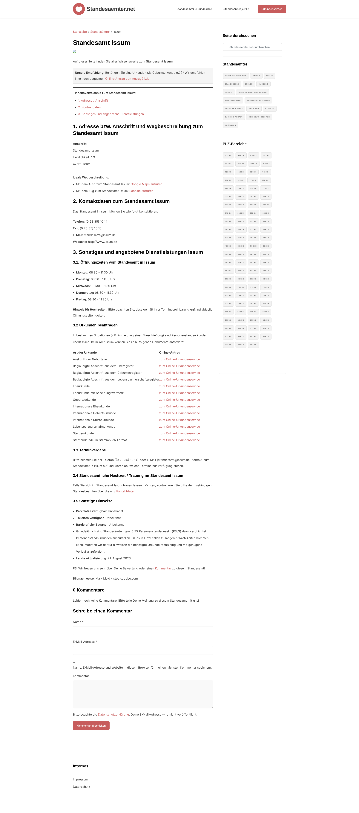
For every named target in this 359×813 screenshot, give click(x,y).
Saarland (254, 109)
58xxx (253, 262)
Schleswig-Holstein (259, 117)
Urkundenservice (271, 8)
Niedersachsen (233, 100)
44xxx (228, 238)
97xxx (228, 345)
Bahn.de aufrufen (141, 191)
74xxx (241, 295)
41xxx (253, 229)
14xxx (265, 172)
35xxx (228, 221)
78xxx (241, 304)
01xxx (228, 155)
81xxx (228, 312)
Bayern (256, 76)
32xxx (240, 213)
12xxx (241, 172)
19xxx (228, 188)
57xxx (241, 262)
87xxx (253, 320)
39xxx (228, 229)
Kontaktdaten (125, 491)
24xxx (241, 197)
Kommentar (163, 568)
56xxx (228, 262)
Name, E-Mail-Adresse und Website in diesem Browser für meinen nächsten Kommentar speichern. (142, 667)
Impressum (80, 779)
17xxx (253, 180)
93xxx (228, 336)
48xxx (228, 246)
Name (78, 622)
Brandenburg (232, 84)
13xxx (253, 172)
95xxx (253, 336)
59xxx (266, 262)
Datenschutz (81, 786)
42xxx (266, 229)
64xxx (266, 271)
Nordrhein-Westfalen (258, 100)
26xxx (266, 197)
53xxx (241, 254)
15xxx (228, 180)
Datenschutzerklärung (113, 714)
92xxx (266, 328)
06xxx (228, 164)
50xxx (253, 246)
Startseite (80, 31)
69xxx (228, 287)
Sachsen (269, 109)
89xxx (228, 328)
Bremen (249, 84)
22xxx (266, 188)
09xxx (266, 164)
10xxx (228, 172)
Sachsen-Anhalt (234, 117)
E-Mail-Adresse (85, 642)
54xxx (253, 254)
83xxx (253, 312)
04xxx (266, 155)
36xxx (241, 221)
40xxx (241, 229)
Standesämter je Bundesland (194, 8)
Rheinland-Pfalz (234, 109)
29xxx (253, 205)
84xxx (266, 312)
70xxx (241, 287)
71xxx (253, 287)
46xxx (253, 238)
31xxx (228, 213)
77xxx (228, 304)
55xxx (266, 254)
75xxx (253, 295)
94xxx (241, 336)
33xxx (253, 213)
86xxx (241, 320)
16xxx (240, 180)
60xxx (228, 271)
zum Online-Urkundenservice (179, 359)
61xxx (241, 271)
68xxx (266, 279)
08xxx (254, 164)
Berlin (269, 76)
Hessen (228, 92)
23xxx (228, 197)
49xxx (241, 246)
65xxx (228, 279)
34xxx (266, 213)
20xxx (240, 188)
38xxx (266, 221)
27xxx (228, 205)
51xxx (266, 246)
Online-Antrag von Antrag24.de (127, 78)
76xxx (266, 295)
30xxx (266, 205)
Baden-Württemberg (235, 76)
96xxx (266, 336)
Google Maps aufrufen (146, 184)
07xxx (241, 164)
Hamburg (263, 84)
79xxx (253, 304)
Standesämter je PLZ (236, 8)
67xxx (253, 279)
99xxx (253, 345)
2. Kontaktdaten (89, 107)
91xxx (253, 328)
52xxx (228, 254)
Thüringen (230, 125)
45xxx (241, 238)
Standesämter (100, 31)
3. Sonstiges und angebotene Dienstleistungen (111, 114)
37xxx (253, 221)
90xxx (241, 328)
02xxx (241, 155)
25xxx (253, 197)
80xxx (266, 304)
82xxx (240, 312)
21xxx (253, 188)
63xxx (253, 271)
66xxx (241, 279)
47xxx (266, 238)
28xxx (241, 205)
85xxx (228, 320)
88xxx (266, 320)
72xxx (266, 287)
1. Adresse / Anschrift (93, 100)
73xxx (228, 295)
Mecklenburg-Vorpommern (253, 92)
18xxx (265, 180)
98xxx (241, 345)
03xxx (253, 155)
